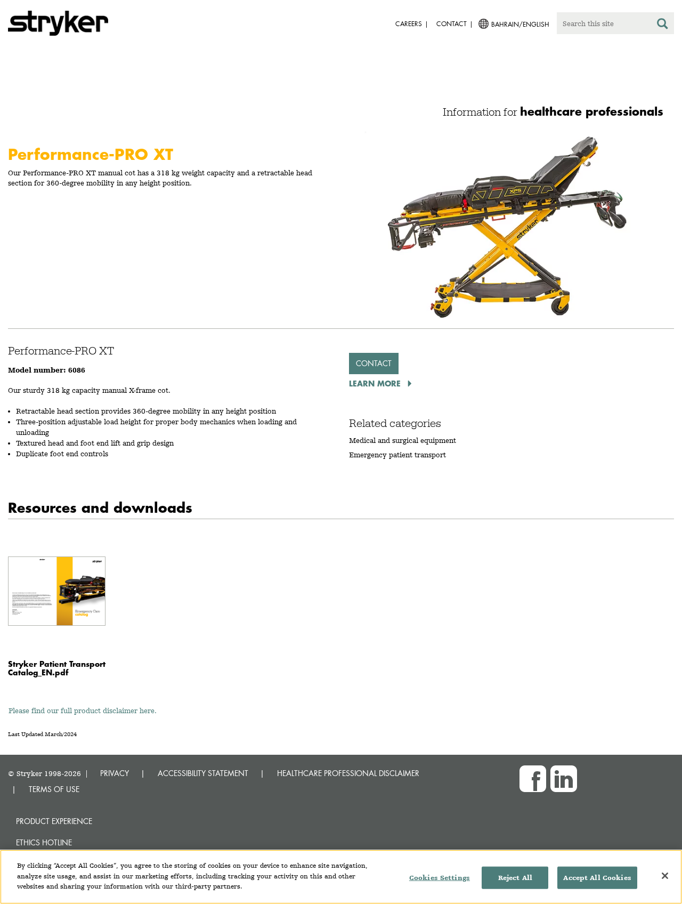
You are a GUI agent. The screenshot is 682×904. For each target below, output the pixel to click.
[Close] (665, 875)
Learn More (376, 383)
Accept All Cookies (597, 878)
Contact (374, 363)
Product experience (54, 821)
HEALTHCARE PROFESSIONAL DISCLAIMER (348, 773)
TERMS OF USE (54, 789)
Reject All (515, 878)
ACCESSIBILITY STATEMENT (203, 773)
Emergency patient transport (397, 454)
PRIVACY (114, 773)
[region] (341, 877)
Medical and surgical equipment (402, 440)
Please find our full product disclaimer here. (83, 710)
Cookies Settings (439, 878)
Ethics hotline (44, 842)
